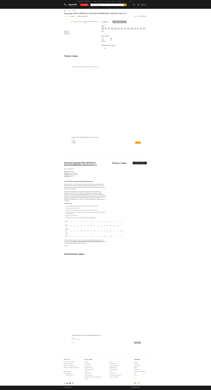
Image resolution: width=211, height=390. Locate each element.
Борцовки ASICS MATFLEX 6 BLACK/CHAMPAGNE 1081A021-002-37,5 (86, 335)
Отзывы (78, 339)
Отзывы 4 (72, 16)
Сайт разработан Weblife (135, 387)
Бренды (86, 378)
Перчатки (86, 361)
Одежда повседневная (114, 369)
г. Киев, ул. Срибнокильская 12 (69, 361)
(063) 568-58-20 (81, 1)
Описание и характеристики (82, 16)
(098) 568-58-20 (87, 1)
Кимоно (86, 371)
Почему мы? (100, 1)
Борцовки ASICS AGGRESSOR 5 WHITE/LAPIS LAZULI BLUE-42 (85, 137)
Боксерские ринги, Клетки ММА (115, 375)
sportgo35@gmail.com (69, 374)
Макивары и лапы (88, 365)
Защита (111, 361)
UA (132, 1)
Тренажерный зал (113, 367)
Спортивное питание (88, 375)
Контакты (113, 1)
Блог (123, 1)
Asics (111, 38)
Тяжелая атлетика (88, 373)
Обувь (111, 371)
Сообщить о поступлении (119, 21)
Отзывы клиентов (107, 1)
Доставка (95, 1)
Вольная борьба (113, 373)
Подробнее (103, 41)
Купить (137, 142)
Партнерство (119, 1)
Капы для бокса (87, 363)
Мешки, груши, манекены (114, 365)
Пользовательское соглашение (139, 371)
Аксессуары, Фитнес (88, 367)
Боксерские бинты (113, 363)
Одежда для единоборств (89, 369)
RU (130, 1)
